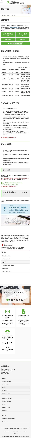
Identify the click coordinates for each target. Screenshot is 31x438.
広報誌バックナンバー (7, 271)
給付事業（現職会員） (7, 256)
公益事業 (25, 428)
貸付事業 (4, 262)
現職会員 (3, 252)
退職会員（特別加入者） (7, 398)
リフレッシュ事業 (6, 259)
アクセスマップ (15, 433)
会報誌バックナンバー (6, 407)
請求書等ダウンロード (8, 431)
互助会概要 (6, 428)
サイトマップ (4, 421)
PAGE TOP (28, 423)
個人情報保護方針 (16, 431)
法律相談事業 (5, 268)
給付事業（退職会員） (6, 401)
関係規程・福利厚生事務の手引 (8, 418)
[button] (8, 34)
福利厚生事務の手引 (14, 27)
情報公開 (4, 415)
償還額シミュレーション (8, 265)
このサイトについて (23, 431)
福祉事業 (4, 404)
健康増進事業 (4, 410)
